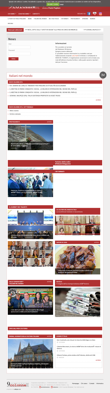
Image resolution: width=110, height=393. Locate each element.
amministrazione (45, 387)
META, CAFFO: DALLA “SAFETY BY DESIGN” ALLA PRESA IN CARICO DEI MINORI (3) (51, 30)
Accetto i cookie (53, 4)
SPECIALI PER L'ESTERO (18, 328)
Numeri (92, 19)
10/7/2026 (61, 351)
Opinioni (85, 19)
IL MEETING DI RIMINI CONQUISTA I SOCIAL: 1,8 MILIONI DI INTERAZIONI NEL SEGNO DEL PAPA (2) (43, 89)
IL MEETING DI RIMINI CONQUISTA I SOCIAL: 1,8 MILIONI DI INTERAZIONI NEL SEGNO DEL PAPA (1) (43, 92)
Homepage (75, 383)
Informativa (99, 383)
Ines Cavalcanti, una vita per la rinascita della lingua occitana (76, 340)
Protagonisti (75, 19)
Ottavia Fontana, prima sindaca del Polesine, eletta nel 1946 (76, 355)
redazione (55, 387)
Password (11, 50)
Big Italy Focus (54, 19)
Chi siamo (84, 383)
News (30, 19)
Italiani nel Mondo (40, 19)
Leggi (61, 4)
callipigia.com (17, 389)
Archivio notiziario (15, 114)
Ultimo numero (14, 110)
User (9, 44)
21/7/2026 (61, 342)
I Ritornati (65, 19)
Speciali (10, 23)
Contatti (36, 14)
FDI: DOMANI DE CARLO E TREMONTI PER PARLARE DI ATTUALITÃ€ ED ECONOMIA (38, 86)
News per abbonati (15, 30)
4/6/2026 (60, 357)
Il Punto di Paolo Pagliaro (17, 19)
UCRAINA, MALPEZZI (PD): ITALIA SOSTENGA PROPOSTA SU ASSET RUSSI (35, 96)
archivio (98, 100)
